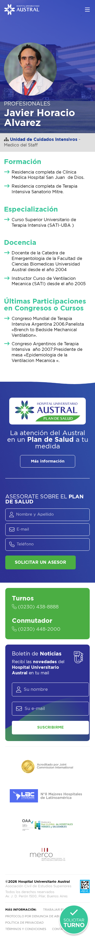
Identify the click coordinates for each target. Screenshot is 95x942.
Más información (47, 461)
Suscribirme (50, 727)
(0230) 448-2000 (38, 629)
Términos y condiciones (25, 929)
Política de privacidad (24, 922)
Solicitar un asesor (40, 562)
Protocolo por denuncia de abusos (36, 916)
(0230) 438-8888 (38, 607)
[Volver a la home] (21, 12)
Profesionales (27, 104)
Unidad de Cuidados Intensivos (43, 139)
